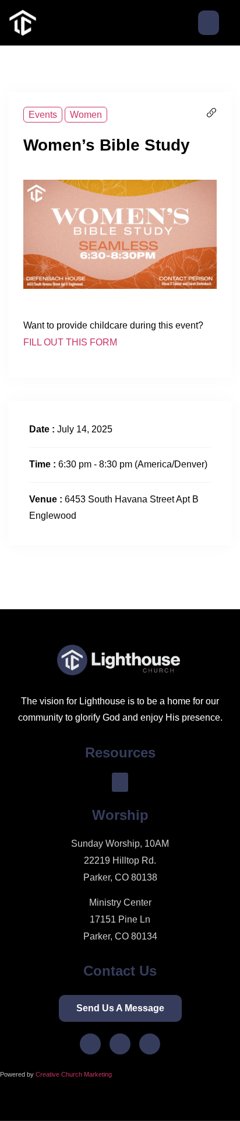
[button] (208, 23)
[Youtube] (149, 1043)
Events (43, 115)
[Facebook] (90, 1043)
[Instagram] (120, 1043)
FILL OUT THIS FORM (70, 342)
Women (86, 115)
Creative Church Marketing (75, 1074)
